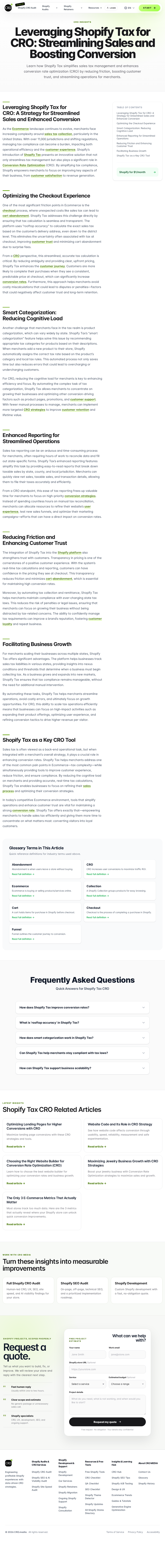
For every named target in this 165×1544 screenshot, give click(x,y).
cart (49, 578)
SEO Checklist (92, 1489)
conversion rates (14, 281)
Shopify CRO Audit (42, 1471)
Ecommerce (20, 128)
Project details (76, 1392)
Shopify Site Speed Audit (42, 1488)
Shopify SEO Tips (121, 1477)
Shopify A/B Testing (122, 1483)
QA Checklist (92, 1483)
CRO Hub (116, 1471)
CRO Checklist (92, 1477)
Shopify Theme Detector (93, 1497)
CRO (16, 256)
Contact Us (144, 1471)
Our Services (65, 1480)
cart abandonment (16, 215)
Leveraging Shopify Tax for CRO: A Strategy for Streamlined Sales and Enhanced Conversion (135, 116)
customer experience (60, 149)
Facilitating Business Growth (131, 150)
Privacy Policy (135, 1532)
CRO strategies (34, 409)
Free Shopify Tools (95, 1471)
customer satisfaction (46, 175)
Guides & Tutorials (121, 1500)
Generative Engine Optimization (121, 1508)
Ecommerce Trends (122, 1495)
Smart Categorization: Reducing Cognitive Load (134, 129)
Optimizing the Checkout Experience (136, 123)
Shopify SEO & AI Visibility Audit (41, 1479)
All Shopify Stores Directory (94, 1511)
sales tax (50, 134)
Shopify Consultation (65, 1509)
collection (65, 134)
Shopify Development (65, 1473)
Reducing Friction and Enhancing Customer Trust (134, 145)
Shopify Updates (94, 1504)
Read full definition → (23, 874)
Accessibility (153, 1532)
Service (72, 1377)
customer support (83, 399)
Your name (74, 1347)
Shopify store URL (82, 1362)
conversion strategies (80, 496)
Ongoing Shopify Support (67, 1500)
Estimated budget (122, 1377)
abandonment (62, 578)
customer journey (52, 266)
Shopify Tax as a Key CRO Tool (133, 155)
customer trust (42, 241)
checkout (9, 210)
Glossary (143, 1477)
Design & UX (118, 1489)
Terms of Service (115, 1532)
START (147, 8)
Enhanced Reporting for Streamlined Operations (136, 137)
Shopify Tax (32, 154)
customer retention (75, 409)
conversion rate (23, 810)
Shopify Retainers (67, 1486)
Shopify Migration (67, 1492)
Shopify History (146, 1483)
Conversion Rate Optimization (24, 165)
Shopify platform (69, 552)
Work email (114, 1347)
